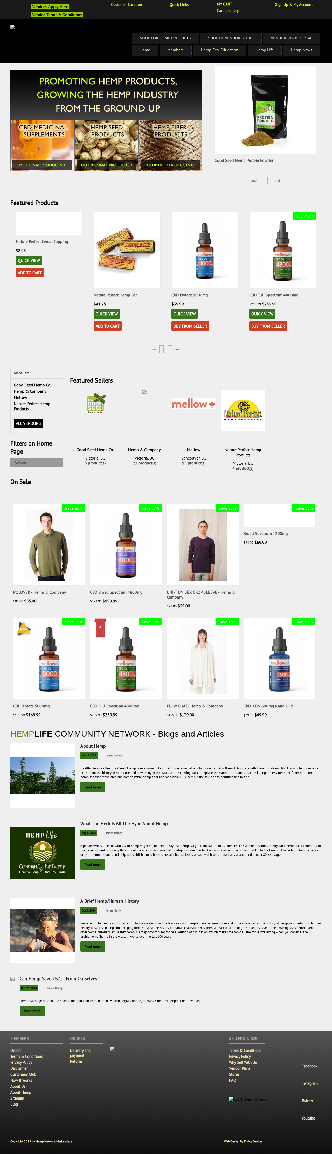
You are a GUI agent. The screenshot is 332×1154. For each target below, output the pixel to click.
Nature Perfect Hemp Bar (37, 295)
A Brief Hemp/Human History (109, 901)
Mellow (20, 397)
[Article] (128, 755)
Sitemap (17, 1098)
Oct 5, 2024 (89, 910)
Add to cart (30, 326)
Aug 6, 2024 (89, 833)
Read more (93, 787)
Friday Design (253, 1141)
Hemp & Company (30, 391)
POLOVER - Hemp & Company (39, 592)
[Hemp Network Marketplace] (66, 43)
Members (175, 49)
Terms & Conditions (26, 1056)
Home (145, 49)
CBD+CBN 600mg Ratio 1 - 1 (268, 706)
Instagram (310, 1083)
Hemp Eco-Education (219, 49)
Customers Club (23, 1074)
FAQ (232, 1080)
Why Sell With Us (243, 1062)
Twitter (307, 1100)
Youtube (308, 1118)
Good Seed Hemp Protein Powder (244, 160)
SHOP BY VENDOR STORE (231, 37)
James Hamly (114, 755)
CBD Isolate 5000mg (31, 706)
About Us (17, 1086)
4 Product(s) (242, 468)
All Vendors (28, 423)
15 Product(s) (193, 463)
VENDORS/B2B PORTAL (291, 37)
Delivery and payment (80, 1053)
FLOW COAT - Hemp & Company (195, 706)
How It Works (21, 1080)
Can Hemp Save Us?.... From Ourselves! (59, 979)
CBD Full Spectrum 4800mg (196, 295)
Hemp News (301, 49)
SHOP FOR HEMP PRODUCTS (165, 37)
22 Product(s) (144, 463)
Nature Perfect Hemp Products (243, 452)
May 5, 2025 (89, 755)
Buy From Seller (112, 326)
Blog (14, 1104)
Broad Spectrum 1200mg (266, 533)
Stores (234, 1074)
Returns (76, 1061)
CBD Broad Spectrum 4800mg (116, 592)
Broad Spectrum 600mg (270, 241)
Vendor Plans (239, 1068)
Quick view (29, 313)
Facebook (309, 1065)
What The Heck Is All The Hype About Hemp (124, 823)
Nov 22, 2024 (29, 988)
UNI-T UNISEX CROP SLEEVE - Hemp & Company (201, 595)
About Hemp (93, 746)
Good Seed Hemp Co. (32, 384)
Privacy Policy (21, 1062)
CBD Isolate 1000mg (112, 295)
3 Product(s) (95, 463)
